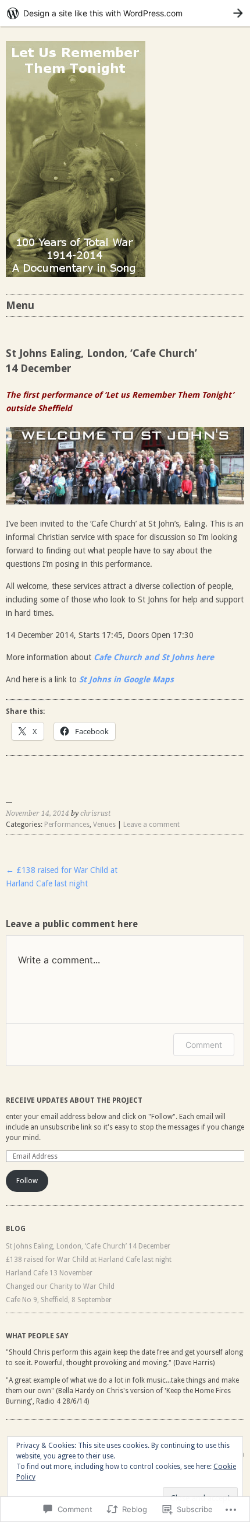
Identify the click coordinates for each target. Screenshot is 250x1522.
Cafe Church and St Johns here (154, 657)
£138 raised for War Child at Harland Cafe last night (89, 1260)
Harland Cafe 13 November (49, 1273)
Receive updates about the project (74, 1100)
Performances (67, 824)
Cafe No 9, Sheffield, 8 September (59, 1300)
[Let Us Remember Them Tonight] (125, 159)
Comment (203, 1045)
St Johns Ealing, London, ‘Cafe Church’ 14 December (88, 1246)
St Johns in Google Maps (126, 679)
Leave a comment (151, 824)
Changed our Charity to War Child (60, 1286)
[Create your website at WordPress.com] (125, 13)
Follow (27, 1181)
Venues (104, 824)
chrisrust (95, 813)
